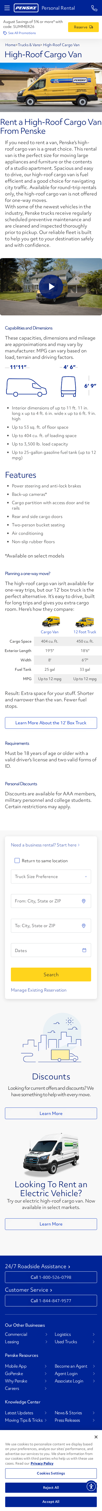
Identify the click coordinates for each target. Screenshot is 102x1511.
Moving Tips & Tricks (23, 1420)
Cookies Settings (51, 1473)
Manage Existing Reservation (39, 990)
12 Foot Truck (85, 632)
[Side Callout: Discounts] (51, 1037)
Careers (12, 1388)
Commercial (16, 1334)
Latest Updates (19, 1412)
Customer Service (26, 1290)
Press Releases (67, 1420)
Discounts (51, 1076)
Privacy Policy (42, 1463)
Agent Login (66, 1373)
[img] (84, 925)
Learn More (51, 1113)
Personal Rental (58, 8)
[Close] (96, 1437)
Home (10, 44)
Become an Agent (71, 1366)
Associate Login (69, 1380)
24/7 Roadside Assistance (35, 1266)
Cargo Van (49, 632)
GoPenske (14, 1373)
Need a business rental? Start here (43, 845)
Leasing (12, 1341)
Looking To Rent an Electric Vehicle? (51, 1189)
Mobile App (15, 1366)
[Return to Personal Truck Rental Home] (26, 8)
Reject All (51, 1487)
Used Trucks (66, 1341)
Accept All (50, 1501)
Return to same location (45, 860)
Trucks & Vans (29, 44)
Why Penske (16, 1380)
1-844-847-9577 (55, 1300)
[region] (51, 1470)
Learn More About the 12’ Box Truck (50, 723)
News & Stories (68, 1412)
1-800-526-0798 (55, 1277)
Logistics (63, 1334)
